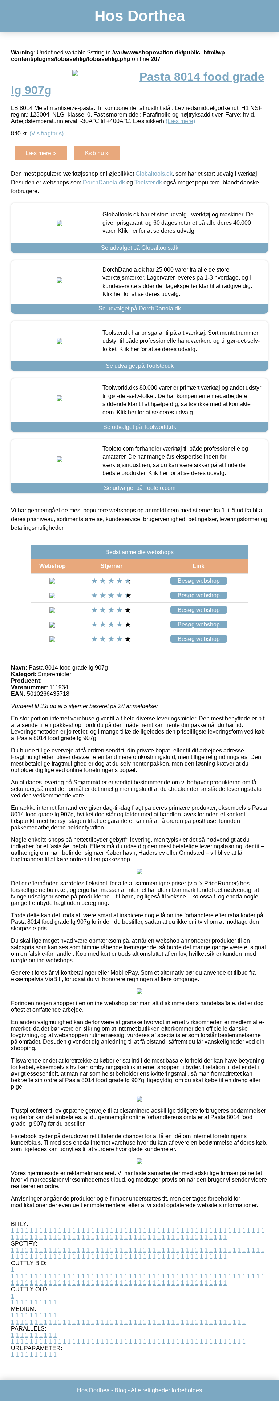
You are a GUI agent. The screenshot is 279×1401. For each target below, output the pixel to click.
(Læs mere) (180, 121)
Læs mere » (40, 153)
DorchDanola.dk (104, 182)
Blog (120, 1390)
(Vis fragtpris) (46, 133)
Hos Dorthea (139, 15)
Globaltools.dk (154, 174)
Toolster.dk (148, 182)
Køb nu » (97, 153)
